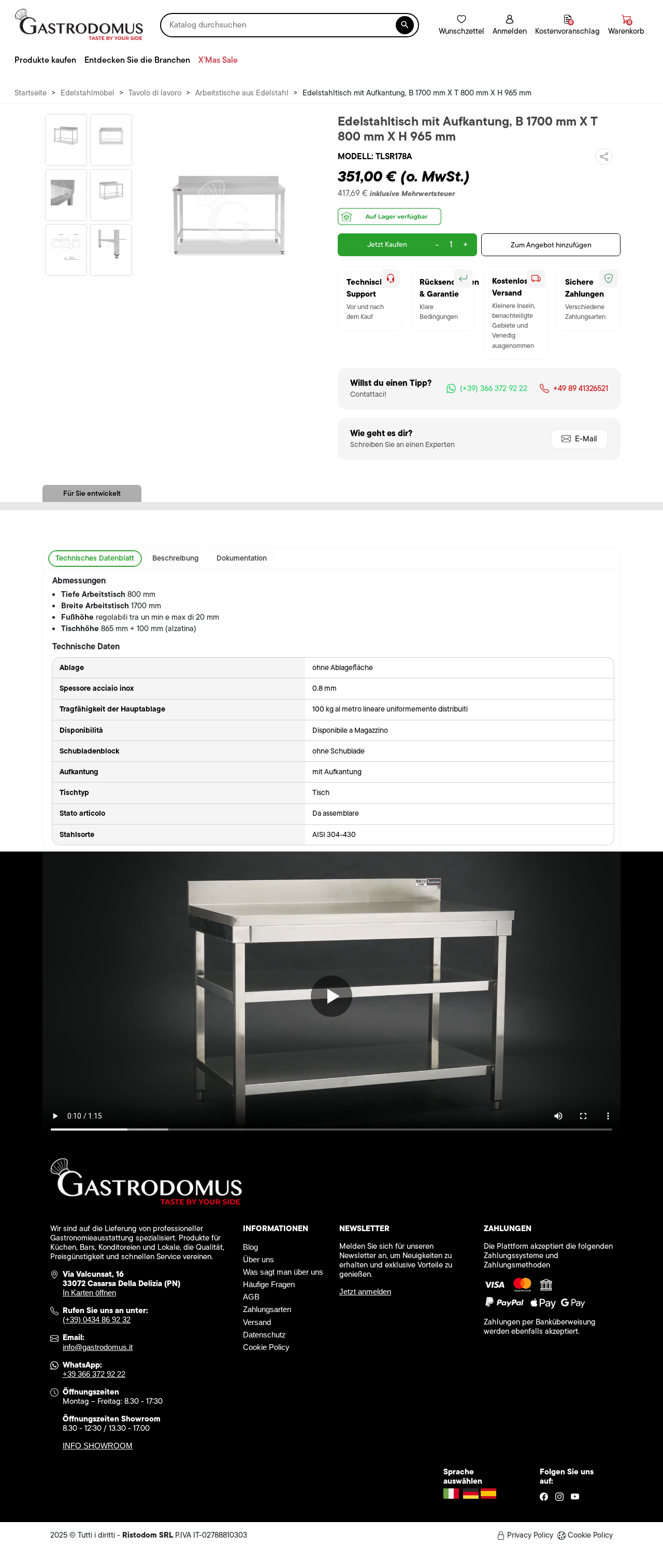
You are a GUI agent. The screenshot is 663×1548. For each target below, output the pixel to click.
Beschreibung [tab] (175, 558)
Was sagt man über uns (283, 1271)
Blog (250, 1247)
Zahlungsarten (267, 1309)
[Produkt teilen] (604, 156)
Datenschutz (264, 1334)
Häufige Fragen (269, 1284)
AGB (251, 1296)
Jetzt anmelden (365, 1291)
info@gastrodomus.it (98, 1347)
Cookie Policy (266, 1347)
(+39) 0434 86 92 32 (97, 1319)
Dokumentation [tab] (242, 558)
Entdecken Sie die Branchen (137, 60)
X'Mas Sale (218, 60)
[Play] (331, 996)
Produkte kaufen (45, 60)
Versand (257, 1322)
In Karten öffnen (89, 1292)
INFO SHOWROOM (98, 1445)
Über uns (258, 1259)
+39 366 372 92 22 (94, 1374)
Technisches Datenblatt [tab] (94, 558)
